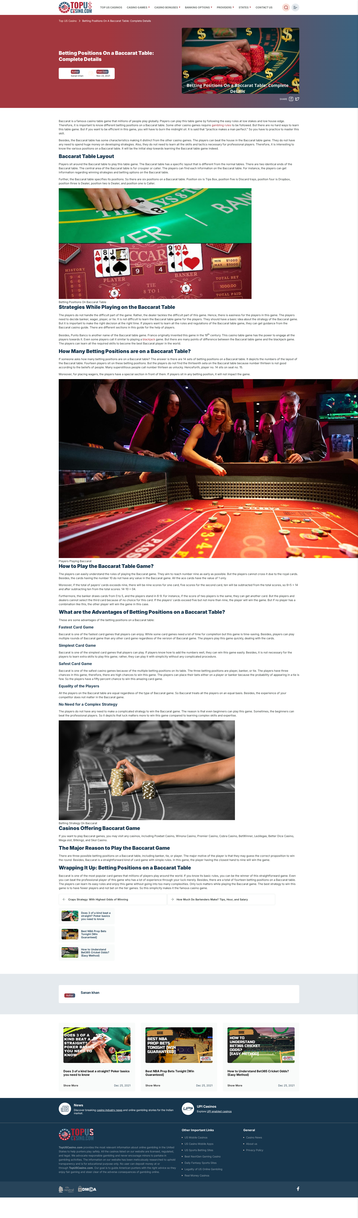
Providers (224, 7)
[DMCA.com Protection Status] (87, 1191)
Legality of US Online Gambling (203, 1169)
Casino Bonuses (166, 7)
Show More (70, 1085)
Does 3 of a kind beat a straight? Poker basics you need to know (96, 916)
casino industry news (109, 1110)
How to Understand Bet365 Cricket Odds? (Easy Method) (95, 952)
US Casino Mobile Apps (199, 1143)
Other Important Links (198, 1130)
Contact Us (264, 7)
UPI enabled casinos (219, 1111)
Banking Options (197, 7)
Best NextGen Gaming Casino (203, 1156)
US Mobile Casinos (196, 1137)
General (249, 1130)
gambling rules (221, 125)
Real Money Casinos (197, 1175)
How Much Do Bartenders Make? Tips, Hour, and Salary (212, 899)
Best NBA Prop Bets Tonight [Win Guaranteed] (93, 934)
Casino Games (137, 7)
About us (251, 1143)
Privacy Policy (254, 1150)
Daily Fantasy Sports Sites (200, 1162)
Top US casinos (111, 7)
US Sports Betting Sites (199, 1150)
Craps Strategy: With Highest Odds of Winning (98, 899)
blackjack (149, 339)
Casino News (254, 1137)
